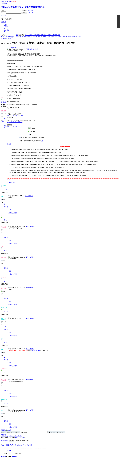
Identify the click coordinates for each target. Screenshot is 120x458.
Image (6, 436)
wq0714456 (4, 368)
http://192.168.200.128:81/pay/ (15, 122)
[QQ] (2, 445)
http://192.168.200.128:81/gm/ (15, 126)
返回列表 (3, 38)
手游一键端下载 (52, 37)
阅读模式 (35, 49)
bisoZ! (9, 450)
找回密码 (30, 10)
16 (4, 189)
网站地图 (29, 445)
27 (1, 102)
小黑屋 (6, 445)
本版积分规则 (4, 440)
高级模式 (3, 434)
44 (4, 312)
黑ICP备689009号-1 (20, 445)
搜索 (17, 35)
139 (7, 312)
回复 (42, 141)
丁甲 (2, 246)
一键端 (6, 26)
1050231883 (4, 277)
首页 (5, 25)
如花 (2, 97)
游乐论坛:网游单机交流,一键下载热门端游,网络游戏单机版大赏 (19, 37)
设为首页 (3, 1)
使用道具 (9, 182)
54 (4, 403)
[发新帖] (8, 38)
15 (6, 220)
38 (4, 342)
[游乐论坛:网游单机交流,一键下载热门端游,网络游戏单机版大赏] (23, 7)
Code (16, 436)
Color (3, 436)
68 (6, 189)
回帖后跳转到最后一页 (22, 440)
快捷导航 (3, 22)
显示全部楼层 (28, 49)
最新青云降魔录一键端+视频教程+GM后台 (70, 37)
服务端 (58, 35)
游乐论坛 (11, 445)
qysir (2, 338)
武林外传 (32, 35)
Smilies (20, 436)
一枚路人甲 (4, 307)
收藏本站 (8, 1)
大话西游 (49, 35)
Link (10, 436)
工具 (5, 28)
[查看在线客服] (118, 21)
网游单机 (43, 37)
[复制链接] (14, 47)
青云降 (9, 144)
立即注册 (30, 12)
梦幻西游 (43, 35)
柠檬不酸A (4, 399)
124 (7, 403)
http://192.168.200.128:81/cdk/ (15, 115)
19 (6, 250)
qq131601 (3, 185)
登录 (16, 437)
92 (6, 342)
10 (6, 373)
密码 (2, 12)
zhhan (2, 215)
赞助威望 (6, 30)
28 (4, 102)
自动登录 (25, 10)
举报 (14, 182)
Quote (13, 436)
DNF (36, 35)
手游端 (27, 35)
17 (6, 281)
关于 (5, 32)
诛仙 (39, 35)
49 (5, 102)
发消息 (6, 207)
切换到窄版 (4, 3)
